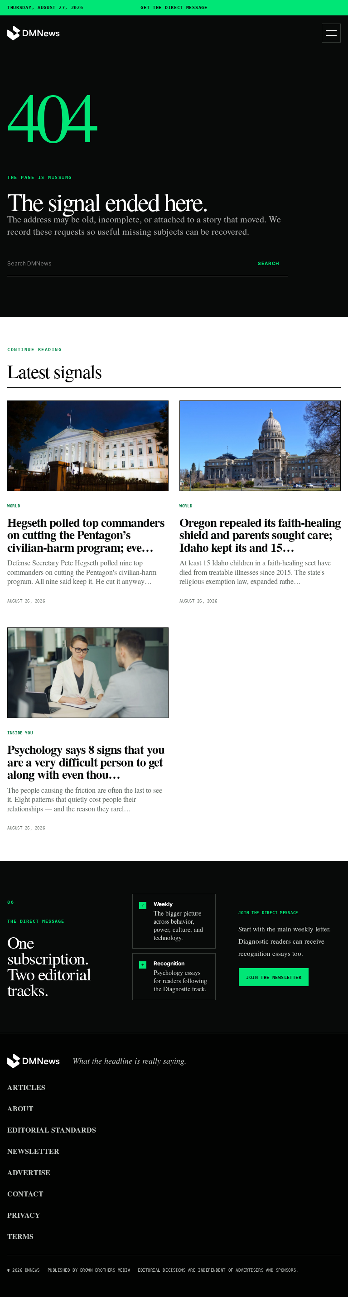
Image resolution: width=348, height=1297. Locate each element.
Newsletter (33, 1151)
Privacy (23, 1215)
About (20, 1108)
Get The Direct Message (173, 7)
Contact (25, 1193)
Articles (26, 1087)
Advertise (28, 1172)
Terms (20, 1236)
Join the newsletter (273, 977)
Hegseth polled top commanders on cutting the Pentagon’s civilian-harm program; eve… (85, 534)
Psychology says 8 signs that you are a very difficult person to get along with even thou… (85, 761)
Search (268, 263)
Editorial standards (51, 1129)
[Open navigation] (331, 33)
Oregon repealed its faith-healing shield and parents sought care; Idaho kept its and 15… (260, 534)
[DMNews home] (33, 33)
